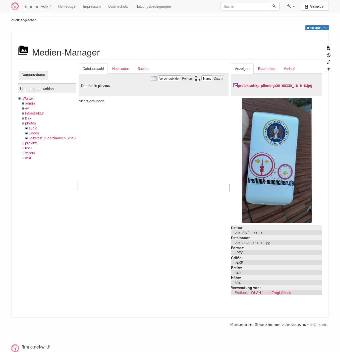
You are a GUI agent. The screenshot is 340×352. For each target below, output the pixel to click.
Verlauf (289, 68)
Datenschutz (118, 6)
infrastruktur (34, 113)
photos (30, 122)
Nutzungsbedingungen (153, 6)
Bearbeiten (266, 68)
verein (30, 152)
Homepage (67, 6)
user (28, 147)
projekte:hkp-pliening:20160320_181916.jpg (275, 85)
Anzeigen (242, 68)
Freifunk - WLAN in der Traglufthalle (263, 292)
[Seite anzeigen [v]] (328, 48)
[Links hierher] (328, 62)
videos (34, 132)
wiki (28, 157)
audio (33, 127)
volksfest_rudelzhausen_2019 (52, 137)
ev (27, 108)
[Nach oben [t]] (328, 68)
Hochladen (120, 68)
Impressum (92, 6)
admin (30, 103)
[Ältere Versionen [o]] (328, 55)
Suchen (144, 68)
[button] (290, 6)
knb (28, 118)
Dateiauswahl (93, 68)
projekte (31, 142)
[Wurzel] (28, 98)
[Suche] (274, 6)
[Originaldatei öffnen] (277, 160)
